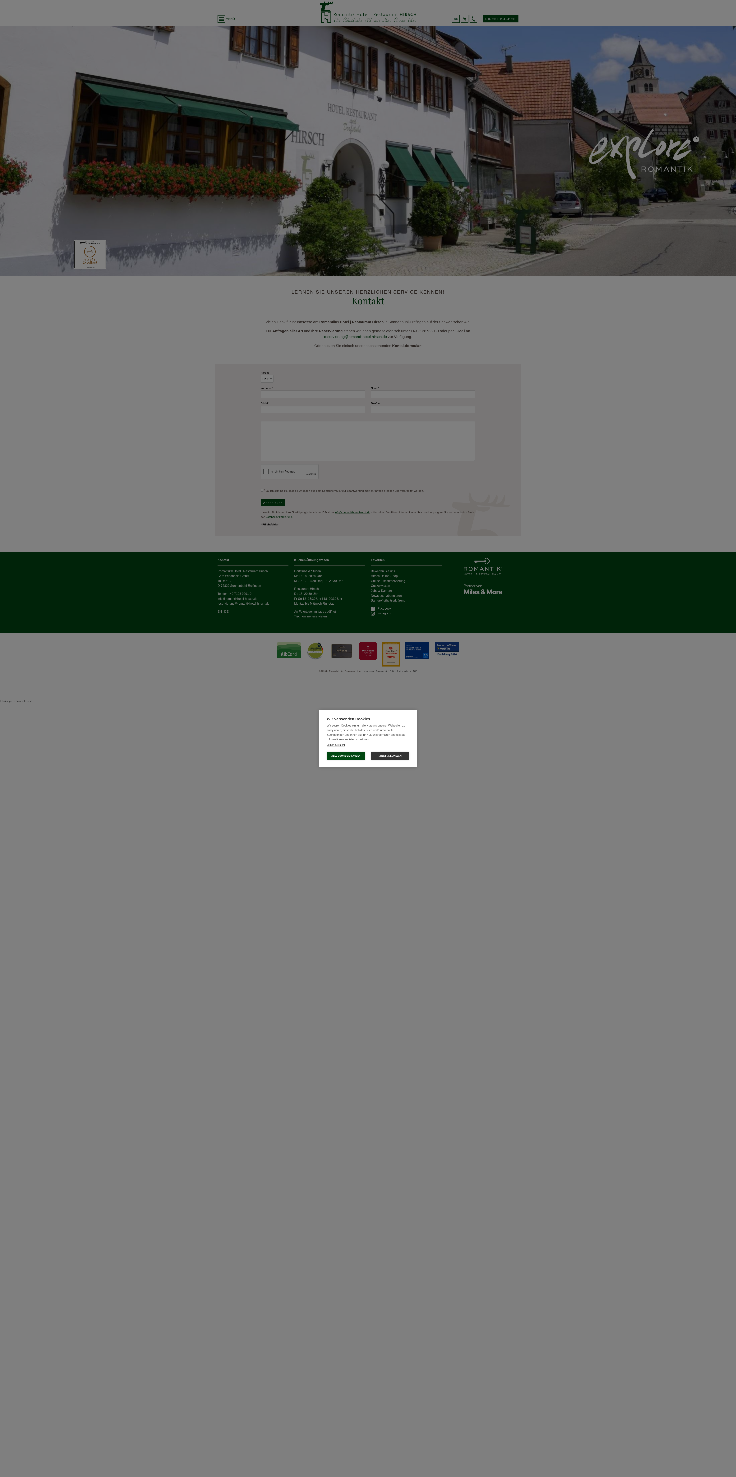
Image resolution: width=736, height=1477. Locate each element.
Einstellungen (390, 756)
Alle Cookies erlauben (345, 756)
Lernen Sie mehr (336, 744)
